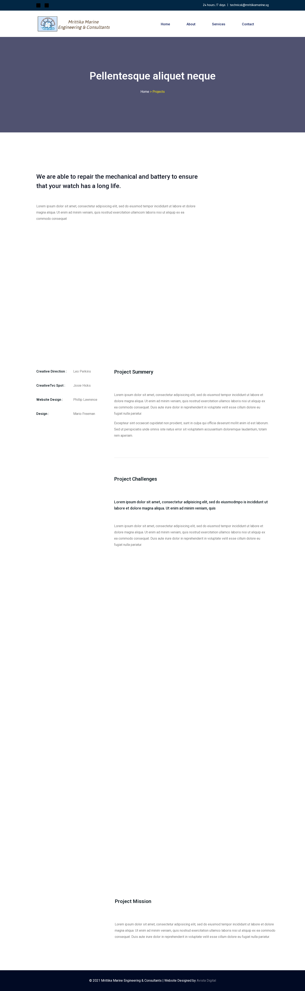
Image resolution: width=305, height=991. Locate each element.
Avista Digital (206, 980)
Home (165, 24)
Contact (248, 24)
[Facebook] (47, 5)
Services (218, 24)
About (191, 24)
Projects (158, 92)
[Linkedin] (38, 5)
